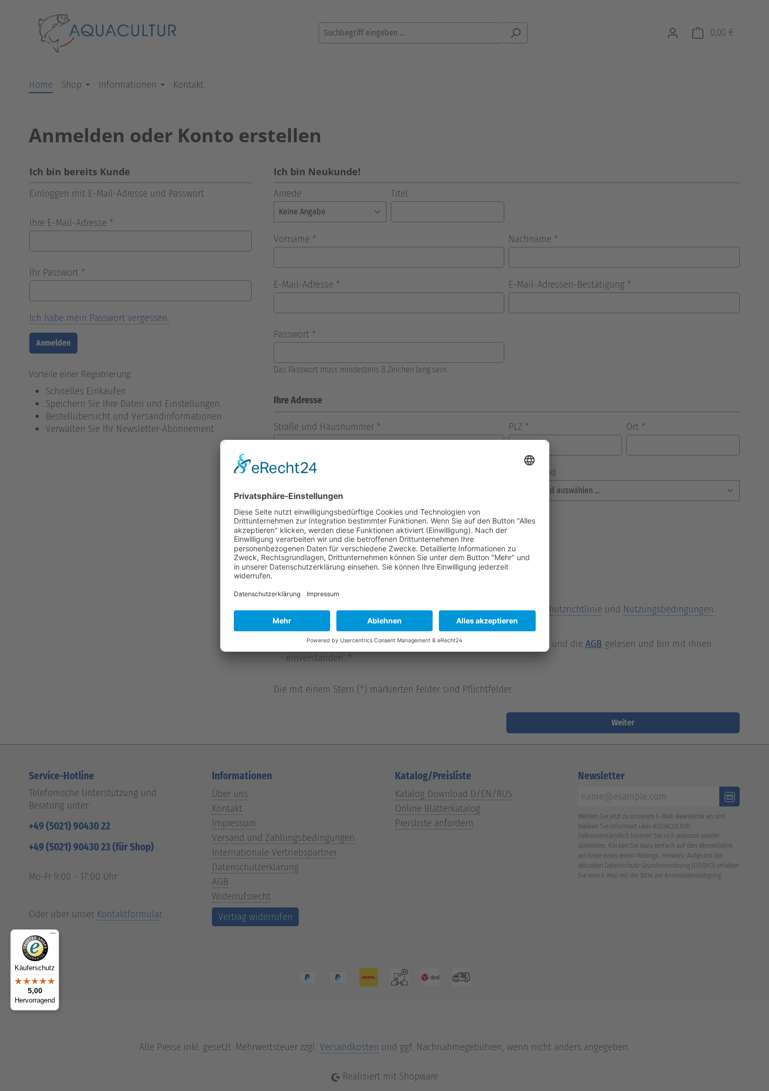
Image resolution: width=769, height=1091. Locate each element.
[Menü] (53, 935)
